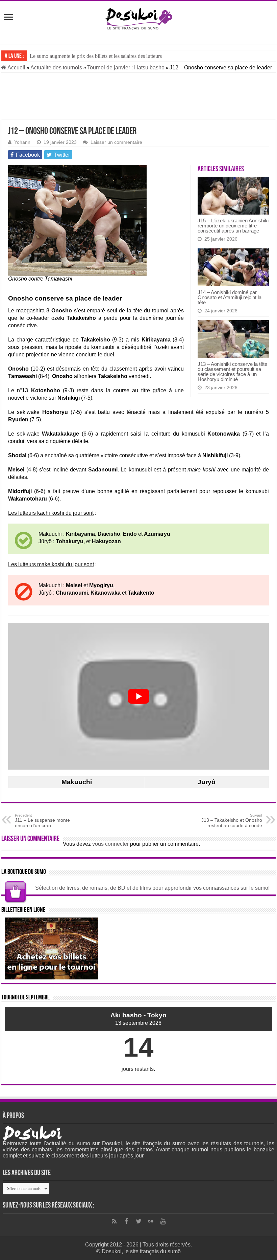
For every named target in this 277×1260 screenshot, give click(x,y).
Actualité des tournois (56, 67)
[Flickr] (150, 1221)
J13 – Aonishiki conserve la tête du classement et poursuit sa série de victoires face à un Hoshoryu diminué (232, 371)
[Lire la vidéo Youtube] (138, 696)
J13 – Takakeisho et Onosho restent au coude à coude (231, 820)
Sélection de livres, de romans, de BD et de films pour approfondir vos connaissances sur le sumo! (152, 888)
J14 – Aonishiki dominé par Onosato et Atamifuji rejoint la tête (229, 297)
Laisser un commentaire (116, 142)
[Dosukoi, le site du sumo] (138, 17)
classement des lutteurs (79, 1155)
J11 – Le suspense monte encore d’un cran (42, 820)
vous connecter (110, 844)
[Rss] (114, 1221)
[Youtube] (162, 1221)
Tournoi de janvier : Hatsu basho (126, 67)
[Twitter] (138, 1221)
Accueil (15, 67)
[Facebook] (126, 1221)
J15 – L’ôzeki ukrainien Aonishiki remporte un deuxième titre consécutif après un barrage (233, 226)
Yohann (22, 142)
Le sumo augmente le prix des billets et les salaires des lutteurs (96, 56)
